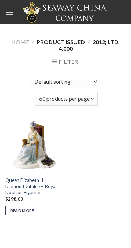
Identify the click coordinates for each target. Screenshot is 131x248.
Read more (22, 210)
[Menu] (9, 12)
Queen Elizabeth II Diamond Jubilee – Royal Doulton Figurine (31, 186)
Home (20, 41)
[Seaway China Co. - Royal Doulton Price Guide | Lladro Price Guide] (65, 12)
